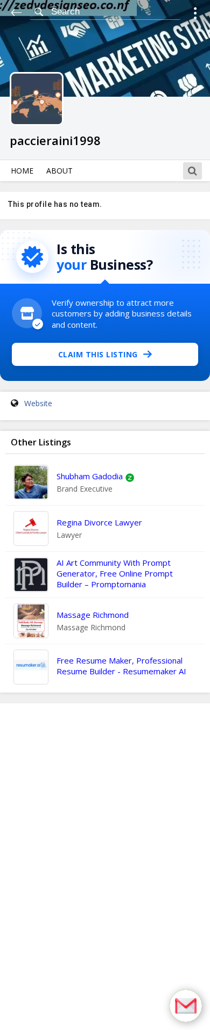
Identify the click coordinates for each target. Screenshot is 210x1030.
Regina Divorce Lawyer (99, 522)
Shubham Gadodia (90, 476)
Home (22, 170)
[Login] (195, 15)
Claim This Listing (98, 354)
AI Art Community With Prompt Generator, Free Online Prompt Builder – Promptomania (115, 573)
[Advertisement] (105, 866)
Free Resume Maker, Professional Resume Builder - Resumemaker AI (121, 665)
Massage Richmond (93, 614)
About (59, 170)
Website (38, 403)
